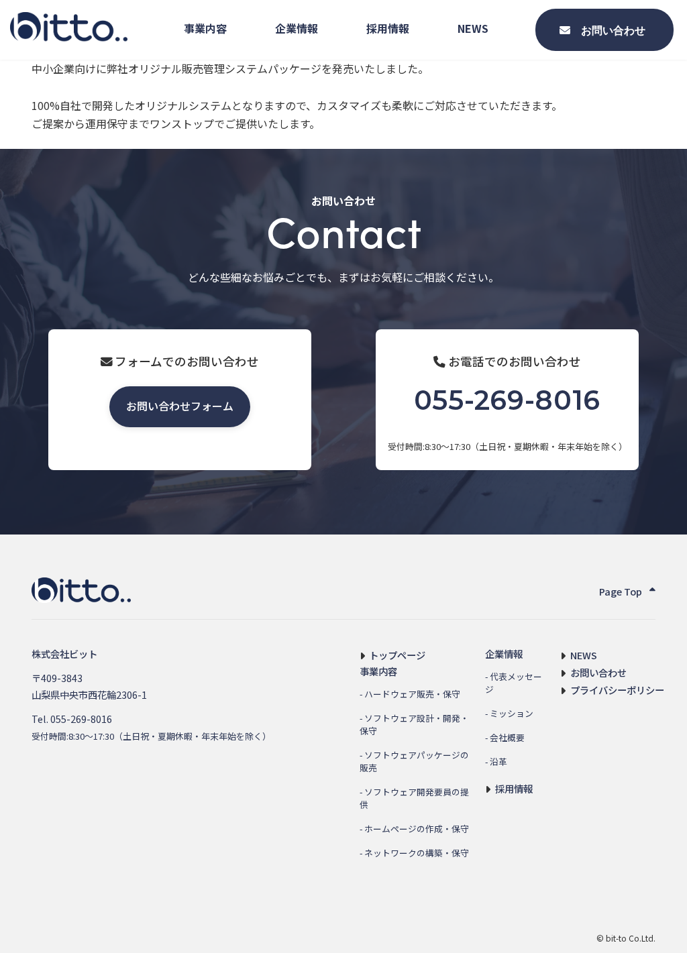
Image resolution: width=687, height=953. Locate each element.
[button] (179, 407)
